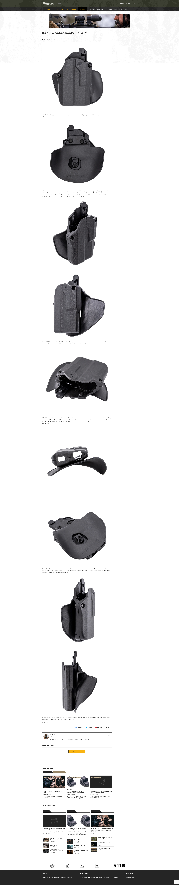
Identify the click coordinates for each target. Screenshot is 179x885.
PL (133, 3)
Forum (125, 9)
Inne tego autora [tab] (58, 772)
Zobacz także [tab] (47, 772)
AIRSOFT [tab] (46, 811)
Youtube (92, 877)
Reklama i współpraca (60, 877)
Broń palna (60, 9)
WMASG (44, 29)
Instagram (115, 877)
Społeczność (92, 9)
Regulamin (69, 877)
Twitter (100, 877)
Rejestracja (121, 3)
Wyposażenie (72, 9)
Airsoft (49, 9)
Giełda (83, 9)
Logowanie (128, 3)
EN (135, 3)
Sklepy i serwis (118, 9)
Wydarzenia (109, 9)
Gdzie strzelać (100, 9)
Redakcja (45, 877)
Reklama (50, 13)
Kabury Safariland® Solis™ (72, 29)
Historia (51, 877)
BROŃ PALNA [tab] (71, 811)
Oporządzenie (59, 29)
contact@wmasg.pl (130, 877)
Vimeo (107, 877)
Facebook (84, 877)
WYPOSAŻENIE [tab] (95, 811)
